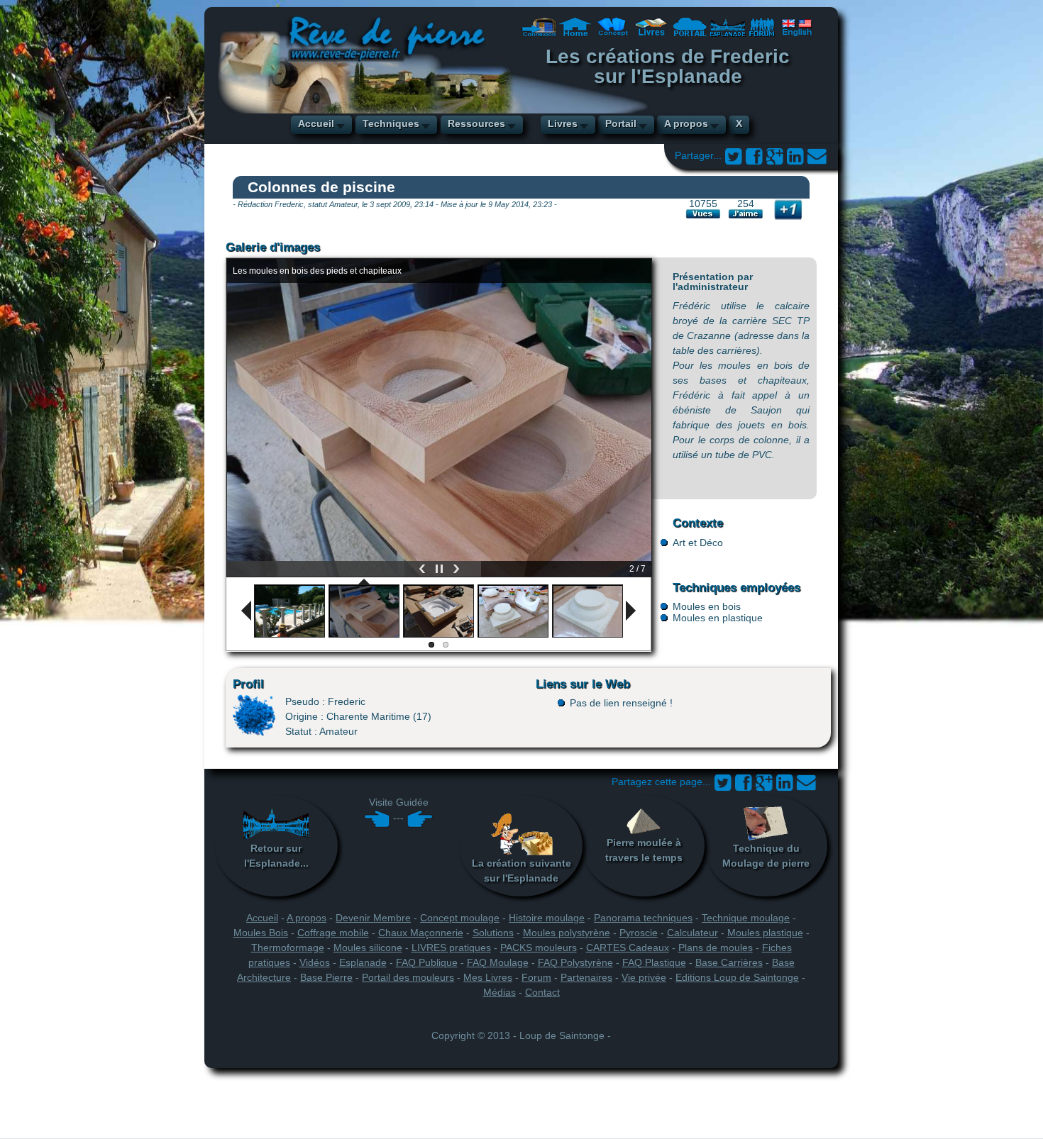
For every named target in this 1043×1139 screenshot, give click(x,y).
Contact (542, 992)
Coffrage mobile (333, 932)
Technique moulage (746, 917)
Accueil (316, 123)
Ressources (476, 123)
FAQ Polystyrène (575, 962)
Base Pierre (326, 977)
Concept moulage (460, 917)
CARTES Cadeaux (627, 947)
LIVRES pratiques (451, 947)
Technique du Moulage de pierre (766, 856)
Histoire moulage (547, 917)
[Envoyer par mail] (817, 155)
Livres (563, 123)
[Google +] (774, 155)
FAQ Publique (427, 962)
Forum (536, 977)
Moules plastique (765, 932)
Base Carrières (729, 962)
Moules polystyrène (566, 932)
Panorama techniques (643, 917)
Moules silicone (367, 947)
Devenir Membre (373, 917)
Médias (499, 992)
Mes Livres (487, 977)
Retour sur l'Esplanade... (276, 856)
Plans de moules (715, 947)
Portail (620, 123)
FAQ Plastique (654, 962)
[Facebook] (754, 155)
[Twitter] (733, 155)
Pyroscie (638, 932)
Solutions (493, 932)
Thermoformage (287, 947)
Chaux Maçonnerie (420, 932)
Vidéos (314, 962)
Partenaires (586, 977)
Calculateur (692, 932)
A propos (686, 123)
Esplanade (363, 962)
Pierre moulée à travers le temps (644, 850)
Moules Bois (260, 932)
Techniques (391, 123)
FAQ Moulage (498, 962)
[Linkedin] (795, 155)
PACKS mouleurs (538, 947)
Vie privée (644, 977)
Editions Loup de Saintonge (737, 977)
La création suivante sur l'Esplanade (521, 870)
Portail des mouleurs (408, 977)
